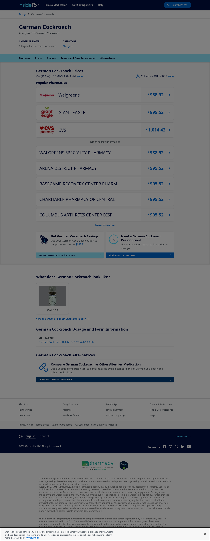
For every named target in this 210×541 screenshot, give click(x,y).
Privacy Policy (32, 537)
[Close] (205, 533)
